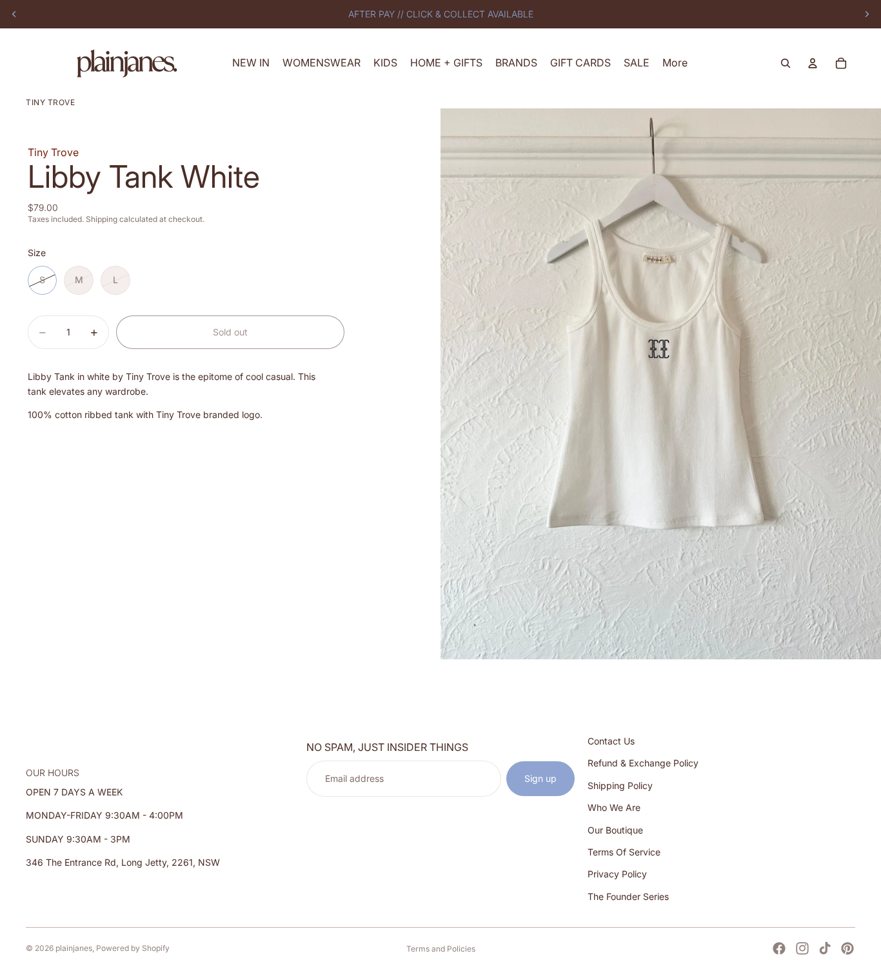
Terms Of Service (624, 851)
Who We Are (614, 807)
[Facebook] (779, 948)
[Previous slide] (14, 14)
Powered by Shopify (133, 948)
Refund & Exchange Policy (643, 762)
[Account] (812, 63)
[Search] (785, 63)
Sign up (540, 778)
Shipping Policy (620, 785)
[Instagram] (802, 948)
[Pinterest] (847, 948)
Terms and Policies (440, 949)
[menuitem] (675, 62)
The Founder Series (628, 896)
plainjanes (73, 948)
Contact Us (611, 740)
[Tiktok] (825, 948)
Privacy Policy (617, 873)
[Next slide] (867, 14)
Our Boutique (615, 829)
